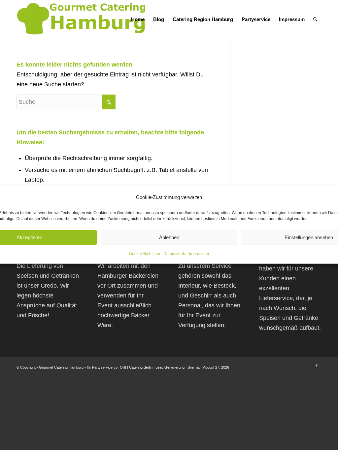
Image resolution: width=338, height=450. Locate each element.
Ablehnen (169, 237)
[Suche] (315, 19)
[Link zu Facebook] (316, 366)
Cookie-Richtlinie (144, 254)
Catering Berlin (140, 367)
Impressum (199, 254)
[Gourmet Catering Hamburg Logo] (83, 19)
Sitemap (193, 367)
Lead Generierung (170, 367)
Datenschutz (174, 254)
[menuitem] (138, 19)
